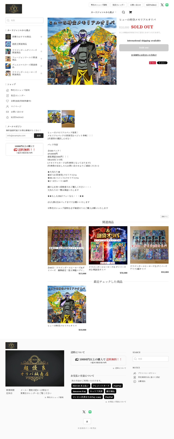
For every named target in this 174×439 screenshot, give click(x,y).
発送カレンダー (119, 5)
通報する (164, 216)
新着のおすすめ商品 (21, 37)
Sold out (144, 47)
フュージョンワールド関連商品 (24, 58)
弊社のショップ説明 (99, 5)
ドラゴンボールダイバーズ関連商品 (24, 51)
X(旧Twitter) (151, 5)
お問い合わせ (135, 5)
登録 (39, 135)
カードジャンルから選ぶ (102, 12)
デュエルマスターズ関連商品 (24, 66)
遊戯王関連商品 (19, 44)
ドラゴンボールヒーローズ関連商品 (24, 73)
